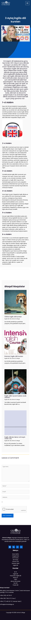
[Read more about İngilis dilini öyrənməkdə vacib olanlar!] (15, 381)
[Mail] (9, 547)
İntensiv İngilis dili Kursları (13, 356)
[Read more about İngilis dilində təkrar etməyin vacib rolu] (15, 423)
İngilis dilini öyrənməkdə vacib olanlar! (15, 396)
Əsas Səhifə (15, 554)
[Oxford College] (6, 3)
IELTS (15, 572)
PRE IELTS (15, 577)
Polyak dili (15, 585)
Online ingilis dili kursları (13, 317)
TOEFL (15, 579)
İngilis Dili (6, 319)
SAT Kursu (15, 559)
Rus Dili (15, 583)
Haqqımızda (15, 556)
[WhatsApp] (17, 547)
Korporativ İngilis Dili (15, 575)
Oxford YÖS (15, 561)
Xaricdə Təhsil (15, 563)
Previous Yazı (15, 272)
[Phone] (13, 547)
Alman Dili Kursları (15, 581)
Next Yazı (15, 276)
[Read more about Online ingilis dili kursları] (15, 302)
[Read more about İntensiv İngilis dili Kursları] (15, 342)
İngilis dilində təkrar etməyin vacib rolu (14, 438)
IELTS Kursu (16, 558)
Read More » (7, 326)
